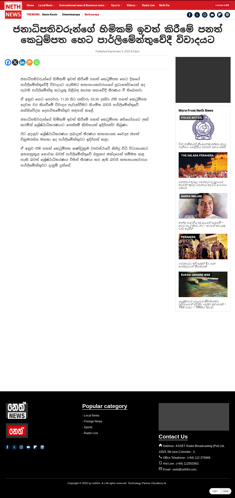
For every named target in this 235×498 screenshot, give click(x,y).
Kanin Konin (49, 14)
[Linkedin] (22, 62)
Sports (115, 5)
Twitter (197, 15)
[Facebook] (8, 62)
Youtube (212, 15)
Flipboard (220, 15)
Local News (45, 5)
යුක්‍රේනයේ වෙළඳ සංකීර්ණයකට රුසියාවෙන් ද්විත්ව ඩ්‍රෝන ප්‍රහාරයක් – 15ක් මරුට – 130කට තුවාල (202, 304)
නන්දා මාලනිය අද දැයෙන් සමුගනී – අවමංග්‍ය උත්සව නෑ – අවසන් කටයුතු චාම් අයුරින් (202, 225)
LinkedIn (227, 15)
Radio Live (148, 5)
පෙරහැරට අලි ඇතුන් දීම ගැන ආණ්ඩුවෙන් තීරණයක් (197, 265)
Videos (131, 5)
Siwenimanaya (71, 14)
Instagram (204, 15)
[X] (15, 62)
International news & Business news (81, 5)
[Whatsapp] (36, 62)
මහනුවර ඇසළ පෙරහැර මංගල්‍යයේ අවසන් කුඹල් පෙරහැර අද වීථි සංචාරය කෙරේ (203, 185)
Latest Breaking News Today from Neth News (13, 10)
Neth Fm (164, 5)
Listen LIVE (222, 5)
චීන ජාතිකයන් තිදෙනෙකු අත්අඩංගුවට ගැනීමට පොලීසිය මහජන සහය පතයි (203, 145)
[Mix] (29, 62)
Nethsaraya (92, 14)
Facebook (189, 15)
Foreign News (93, 421)
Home (30, 5)
